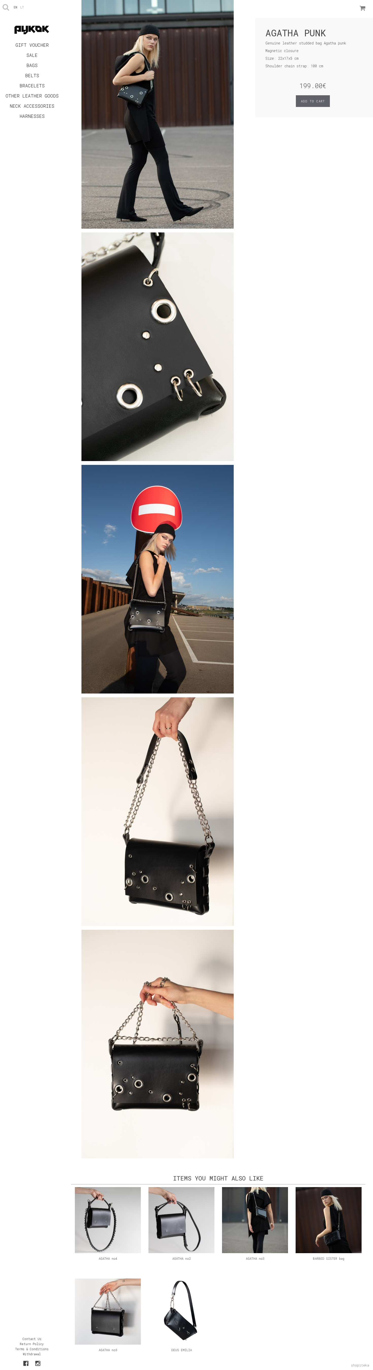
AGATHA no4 (108, 1258)
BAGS (32, 65)
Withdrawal (32, 1354)
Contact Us (31, 1339)
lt (22, 7)
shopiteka (360, 1365)
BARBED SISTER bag (328, 1258)
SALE (32, 55)
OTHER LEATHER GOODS (32, 96)
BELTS (32, 75)
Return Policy (32, 1344)
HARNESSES (32, 116)
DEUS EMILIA (181, 1350)
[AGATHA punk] (157, 116)
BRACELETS (32, 86)
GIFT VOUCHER (32, 45)
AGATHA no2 (181, 1258)
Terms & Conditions (31, 1349)
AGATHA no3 (255, 1258)
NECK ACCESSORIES (32, 106)
